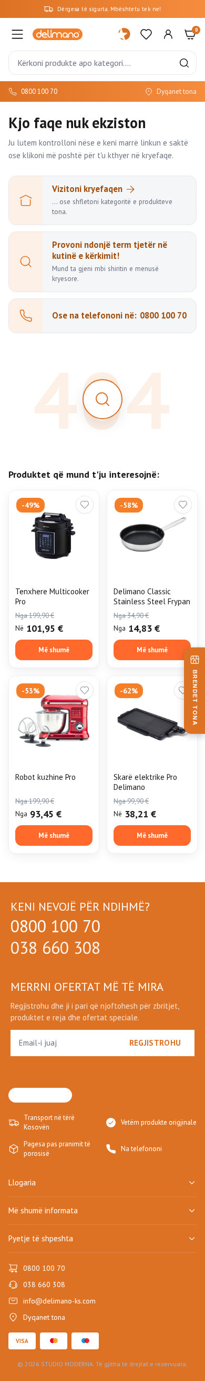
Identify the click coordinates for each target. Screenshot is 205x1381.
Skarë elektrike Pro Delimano (145, 782)
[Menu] (17, 34)
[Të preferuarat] (146, 34)
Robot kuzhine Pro (45, 777)
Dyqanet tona (177, 91)
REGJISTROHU (155, 1043)
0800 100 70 (39, 91)
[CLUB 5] (124, 34)
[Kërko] (184, 63)
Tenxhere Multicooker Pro (52, 596)
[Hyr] (168, 34)
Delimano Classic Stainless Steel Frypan (152, 596)
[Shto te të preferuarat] (85, 505)
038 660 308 (55, 948)
